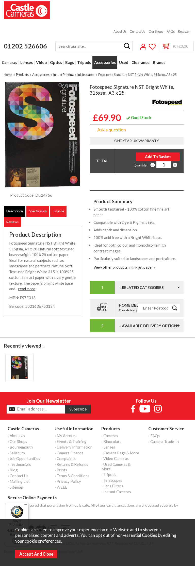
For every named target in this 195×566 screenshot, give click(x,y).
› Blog (13, 470)
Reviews (12, 222)
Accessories (105, 62)
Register (184, 31)
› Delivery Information (73, 447)
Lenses (26, 62)
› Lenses (108, 447)
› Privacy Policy (68, 481)
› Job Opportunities (24, 458)
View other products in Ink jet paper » (124, 267)
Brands (159, 62)
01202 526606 (25, 46)
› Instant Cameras (116, 491)
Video (41, 62)
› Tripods (108, 474)
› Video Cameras (115, 458)
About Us (119, 31)
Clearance (141, 62)
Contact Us (137, 31)
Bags (69, 62)
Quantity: (141, 165)
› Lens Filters (112, 486)
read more (26, 288)
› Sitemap (15, 487)
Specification (38, 211)
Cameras (9, 62)
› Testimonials (19, 464)
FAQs (171, 31)
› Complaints (65, 458)
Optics (56, 62)
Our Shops (156, 31)
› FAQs (154, 435)
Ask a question (111, 129)
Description (14, 211)
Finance (58, 211)
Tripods (84, 62)
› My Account (66, 435)
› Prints (61, 470)
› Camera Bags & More (120, 453)
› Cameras (109, 435)
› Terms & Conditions (72, 475)
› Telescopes (111, 480)
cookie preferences (43, 541)
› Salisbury (16, 453)
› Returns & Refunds (71, 464)
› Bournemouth (20, 447)
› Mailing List (19, 481)
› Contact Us (18, 475)
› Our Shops (17, 441)
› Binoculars (111, 441)
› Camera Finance (69, 453)
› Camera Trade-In (163, 441)
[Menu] (26, 506)
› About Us (16, 435)
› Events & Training (71, 441)
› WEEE (61, 487)
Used (123, 62)
